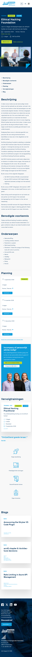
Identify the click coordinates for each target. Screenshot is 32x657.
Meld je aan (6, 41)
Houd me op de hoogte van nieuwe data (12, 339)
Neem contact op (18, 41)
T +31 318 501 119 (6, 646)
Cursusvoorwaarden (6, 617)
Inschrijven (7, 293)
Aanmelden (6, 624)
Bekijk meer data (5, 34)
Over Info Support (6, 610)
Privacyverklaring (5, 615)
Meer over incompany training (12, 362)
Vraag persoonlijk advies (11, 366)
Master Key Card (5, 613)
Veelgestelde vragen (6, 612)
